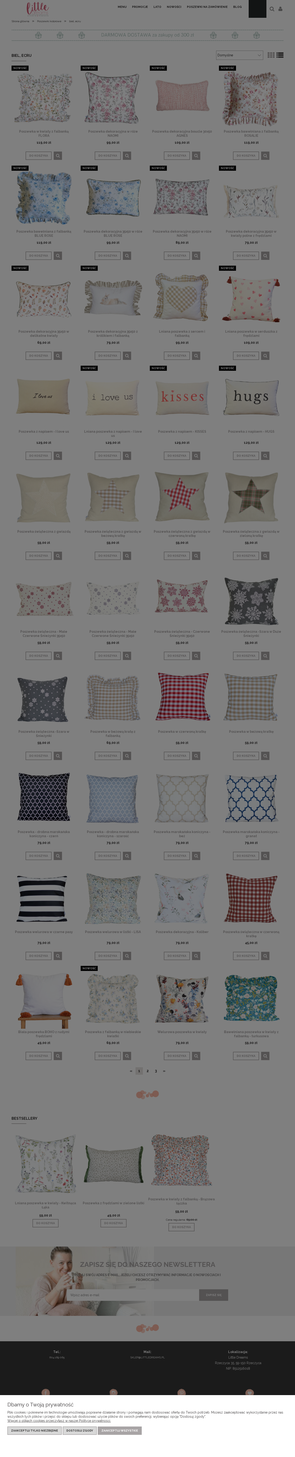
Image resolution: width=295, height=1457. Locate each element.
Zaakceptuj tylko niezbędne (34, 1430)
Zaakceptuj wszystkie (119, 1430)
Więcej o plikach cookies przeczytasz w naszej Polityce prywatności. (59, 1421)
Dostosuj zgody (79, 1430)
